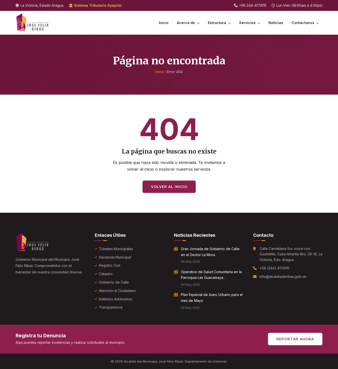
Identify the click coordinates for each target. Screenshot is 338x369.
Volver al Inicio (169, 186)
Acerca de (186, 23)
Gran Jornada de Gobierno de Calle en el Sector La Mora (210, 252)
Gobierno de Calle (114, 282)
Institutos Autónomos (115, 299)
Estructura (217, 23)
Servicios (248, 23)
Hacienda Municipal (115, 257)
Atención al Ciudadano (117, 291)
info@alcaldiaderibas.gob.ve (283, 276)
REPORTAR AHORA (295, 339)
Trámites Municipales (116, 249)
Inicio (164, 23)
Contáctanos (303, 23)
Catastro (106, 274)
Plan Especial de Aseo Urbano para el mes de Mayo (212, 297)
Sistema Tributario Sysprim (97, 5)
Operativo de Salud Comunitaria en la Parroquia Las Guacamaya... (211, 275)
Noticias (275, 23)
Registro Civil (109, 265)
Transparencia (110, 307)
